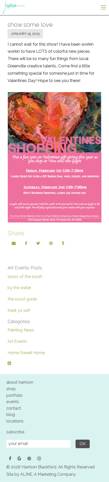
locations (15, 421)
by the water (19, 287)
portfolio (14, 395)
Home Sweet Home (26, 352)
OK (83, 443)
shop (11, 388)
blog (10, 414)
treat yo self (19, 310)
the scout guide (22, 299)
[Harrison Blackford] (13, 7)
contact (13, 408)
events (12, 401)
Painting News (21, 330)
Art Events (17, 341)
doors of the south (25, 276)
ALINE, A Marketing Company (48, 474)
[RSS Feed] (9, 363)
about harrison (19, 382)
